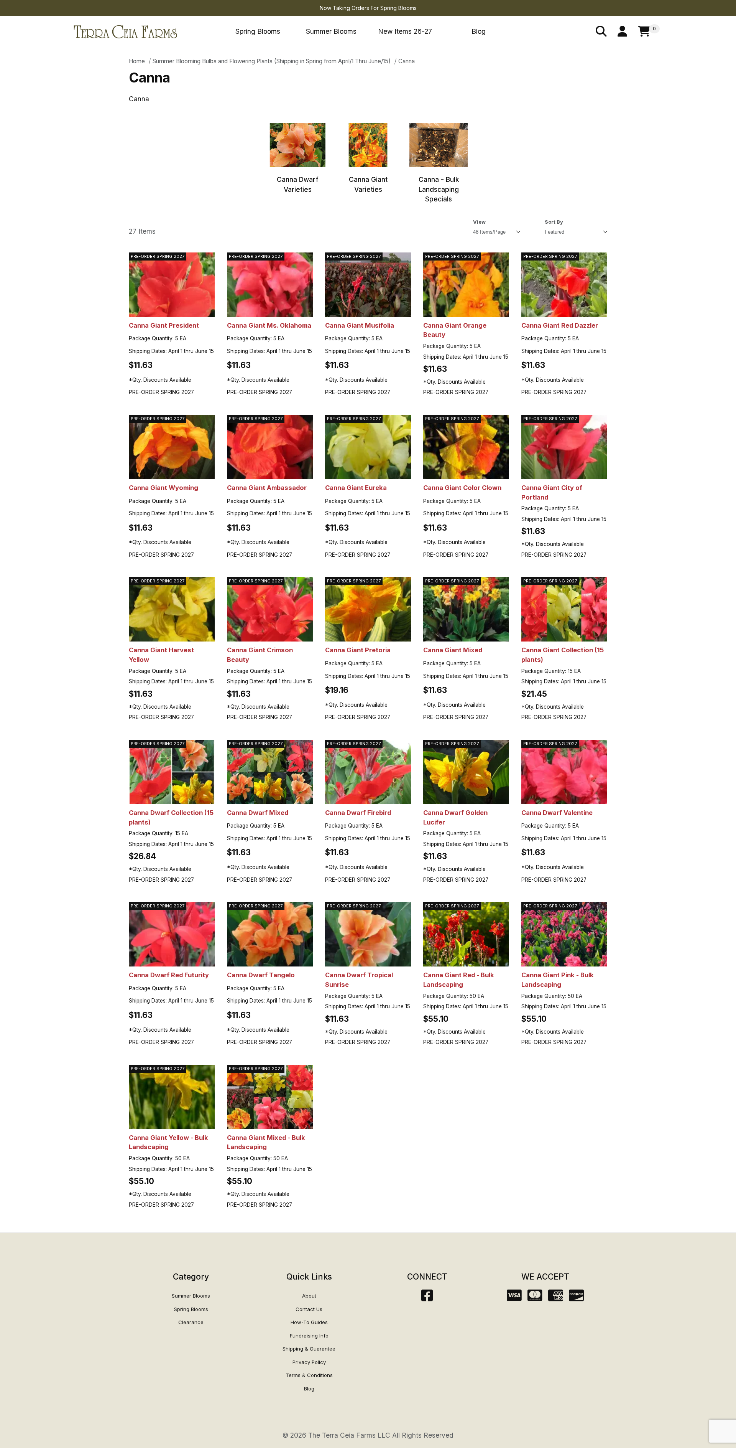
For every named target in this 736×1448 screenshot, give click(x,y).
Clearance (191, 1322)
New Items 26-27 (405, 31)
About (309, 1296)
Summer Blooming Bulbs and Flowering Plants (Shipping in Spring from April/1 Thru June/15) (272, 61)
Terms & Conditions (309, 1375)
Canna (406, 61)
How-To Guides (309, 1322)
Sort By (554, 222)
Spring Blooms (257, 31)
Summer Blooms (331, 31)
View (479, 222)
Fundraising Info (309, 1336)
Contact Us (309, 1309)
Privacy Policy (309, 1362)
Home (137, 61)
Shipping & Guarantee (309, 1349)
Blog (479, 31)
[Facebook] (427, 1298)
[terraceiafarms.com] (125, 31)
